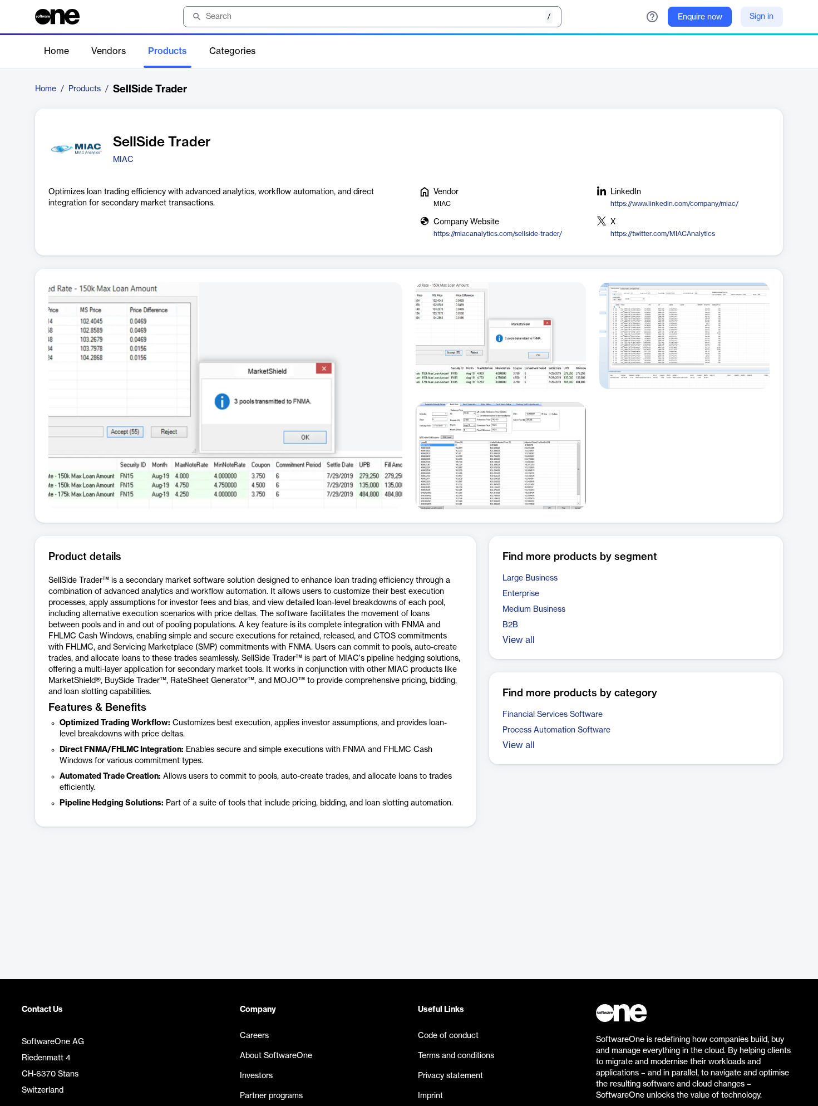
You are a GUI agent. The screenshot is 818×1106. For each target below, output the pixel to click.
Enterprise (520, 594)
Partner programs (271, 1096)
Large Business (530, 578)
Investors (256, 1076)
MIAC (123, 160)
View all (518, 640)
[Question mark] (652, 17)
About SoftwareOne (276, 1056)
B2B (510, 625)
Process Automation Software (556, 730)
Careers (254, 1036)
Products (167, 51)
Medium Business (533, 609)
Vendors (108, 51)
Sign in (761, 17)
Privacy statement (450, 1076)
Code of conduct (448, 1036)
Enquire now (700, 17)
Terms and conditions (456, 1056)
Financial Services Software (552, 715)
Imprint (430, 1096)
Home (56, 51)
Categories (232, 51)
